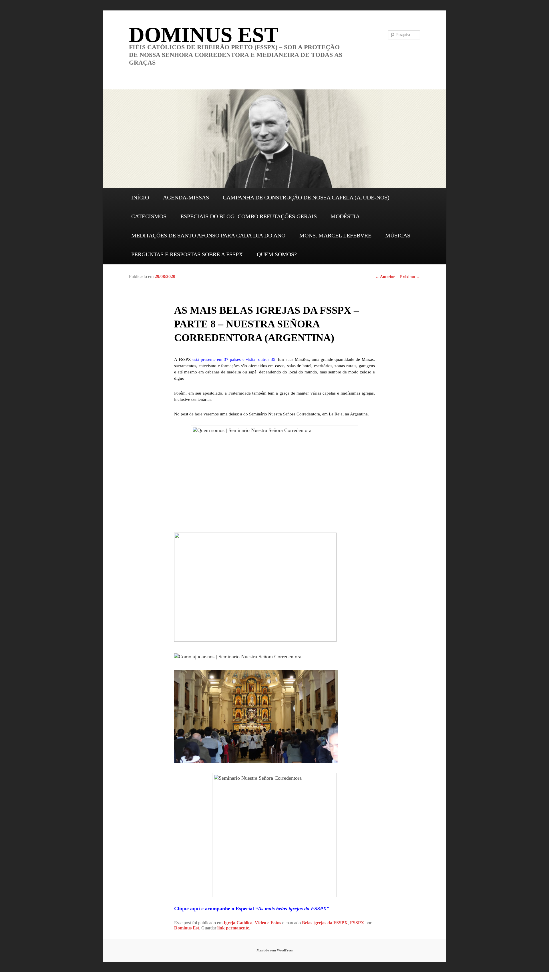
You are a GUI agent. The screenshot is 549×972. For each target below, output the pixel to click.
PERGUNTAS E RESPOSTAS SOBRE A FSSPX (187, 254)
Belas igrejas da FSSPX (325, 922)
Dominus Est (186, 927)
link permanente (233, 927)
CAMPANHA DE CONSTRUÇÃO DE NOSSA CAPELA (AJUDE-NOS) (306, 197)
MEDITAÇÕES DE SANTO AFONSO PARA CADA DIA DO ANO (208, 235)
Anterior (385, 277)
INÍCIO (140, 197)
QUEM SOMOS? (277, 254)
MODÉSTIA (345, 216)
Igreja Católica (238, 922)
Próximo (410, 277)
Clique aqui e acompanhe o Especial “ (251, 908)
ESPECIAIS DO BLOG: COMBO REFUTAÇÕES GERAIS (248, 216)
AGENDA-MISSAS (186, 197)
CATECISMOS (148, 216)
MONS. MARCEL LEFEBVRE (335, 235)
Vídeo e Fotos (268, 922)
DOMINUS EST (204, 35)
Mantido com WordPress (274, 950)
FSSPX (357, 922)
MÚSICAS (397, 235)
